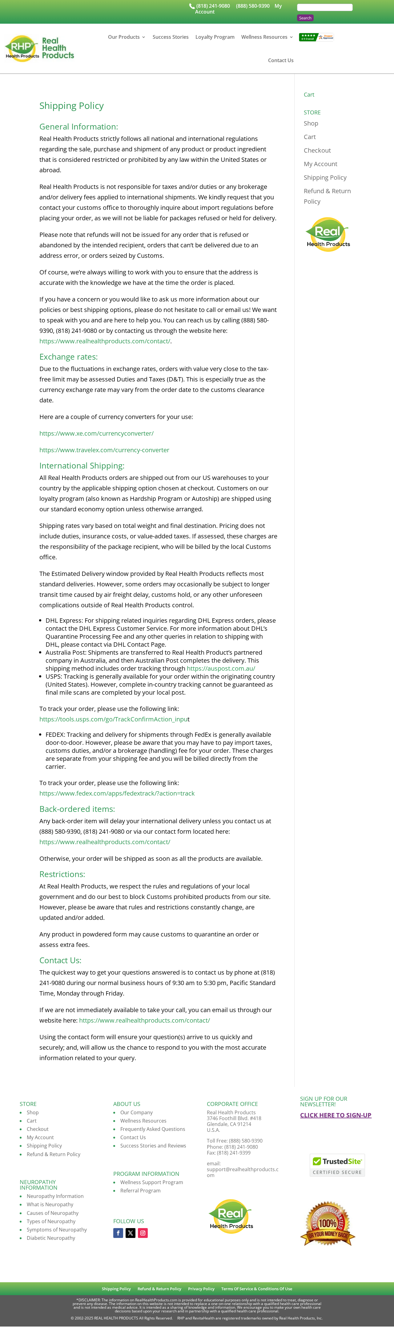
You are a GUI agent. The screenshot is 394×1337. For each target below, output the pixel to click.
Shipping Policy (325, 177)
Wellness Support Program (151, 1182)
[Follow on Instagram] (143, 1233)
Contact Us (281, 60)
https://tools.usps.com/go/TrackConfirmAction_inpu (113, 719)
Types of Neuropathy (51, 1221)
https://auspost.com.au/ (221, 668)
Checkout (317, 150)
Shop (311, 123)
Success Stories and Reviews (153, 1145)
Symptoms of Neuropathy (57, 1229)
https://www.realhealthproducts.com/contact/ (104, 341)
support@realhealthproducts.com (243, 1172)
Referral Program (140, 1190)
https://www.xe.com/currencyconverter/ (96, 433)
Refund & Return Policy (53, 1154)
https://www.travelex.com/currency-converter (104, 450)
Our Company (136, 1112)
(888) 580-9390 (253, 5)
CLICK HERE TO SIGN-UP (336, 1115)
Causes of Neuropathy (52, 1213)
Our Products (124, 37)
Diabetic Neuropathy (51, 1238)
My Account (320, 164)
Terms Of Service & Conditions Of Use (256, 1289)
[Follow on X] (130, 1233)
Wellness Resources (264, 37)
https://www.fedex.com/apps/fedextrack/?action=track (117, 793)
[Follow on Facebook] (118, 1233)
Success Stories (171, 37)
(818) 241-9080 (213, 5)
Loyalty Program (215, 37)
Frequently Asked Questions (152, 1129)
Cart (310, 137)
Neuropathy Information (55, 1196)
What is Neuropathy (50, 1204)
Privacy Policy (201, 1289)
